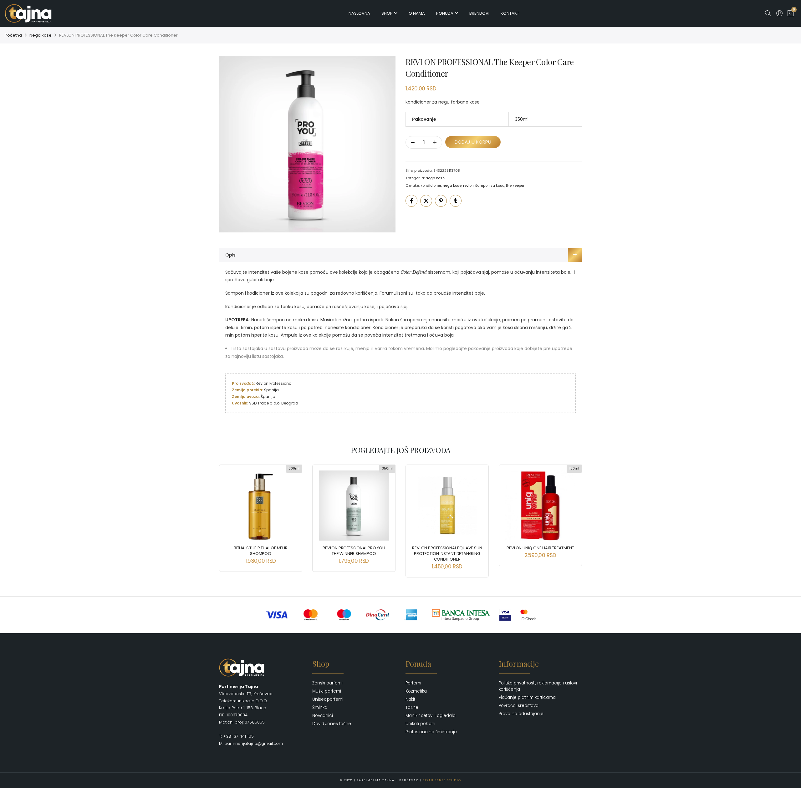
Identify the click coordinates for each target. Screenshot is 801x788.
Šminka (319, 707)
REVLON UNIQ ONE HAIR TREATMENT (540, 548)
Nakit (410, 699)
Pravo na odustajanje (521, 714)
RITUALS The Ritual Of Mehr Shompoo (261, 551)
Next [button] (572, 516)
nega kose (452, 185)
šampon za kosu (489, 185)
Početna (13, 35)
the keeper (515, 185)
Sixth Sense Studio (442, 780)
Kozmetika (416, 691)
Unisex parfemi (327, 699)
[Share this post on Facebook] (411, 201)
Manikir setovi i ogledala (431, 716)
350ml (521, 119)
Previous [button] (229, 516)
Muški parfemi (326, 691)
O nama (417, 13)
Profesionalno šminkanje (431, 732)
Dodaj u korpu (473, 142)
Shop (387, 13)
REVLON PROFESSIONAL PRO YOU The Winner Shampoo (354, 551)
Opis (230, 255)
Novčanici (322, 716)
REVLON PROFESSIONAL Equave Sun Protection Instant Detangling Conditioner (447, 553)
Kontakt (510, 13)
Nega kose (40, 35)
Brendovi (479, 13)
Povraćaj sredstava (518, 706)
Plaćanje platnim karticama (527, 697)
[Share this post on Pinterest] (441, 201)
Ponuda (444, 13)
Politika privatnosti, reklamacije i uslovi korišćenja (538, 686)
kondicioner (431, 185)
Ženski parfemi (327, 683)
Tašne (412, 707)
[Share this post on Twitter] (426, 201)
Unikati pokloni (420, 724)
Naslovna (359, 13)
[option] (307, 144)
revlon (468, 185)
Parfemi (413, 683)
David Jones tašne (331, 724)
